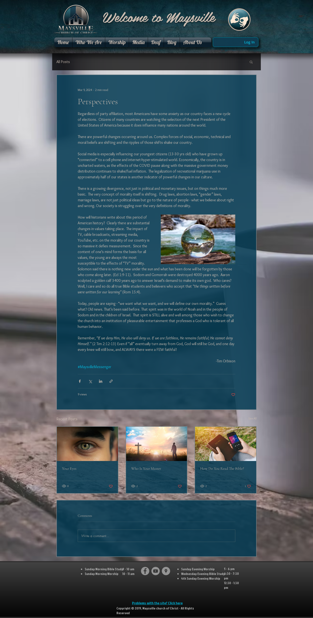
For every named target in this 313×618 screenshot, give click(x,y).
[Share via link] (111, 381)
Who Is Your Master (146, 468)
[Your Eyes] (87, 444)
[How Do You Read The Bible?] (225, 444)
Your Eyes (69, 468)
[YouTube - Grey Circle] (155, 571)
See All (252, 418)
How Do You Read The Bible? (222, 468)
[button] (88, 42)
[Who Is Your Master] (156, 444)
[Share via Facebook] (80, 381)
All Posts (63, 61)
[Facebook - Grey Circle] (145, 571)
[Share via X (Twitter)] (90, 381)
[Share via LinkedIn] (101, 381)
